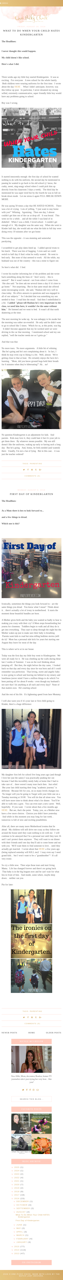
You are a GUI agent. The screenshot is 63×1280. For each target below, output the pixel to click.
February (22, 1239)
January (22, 1242)
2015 (17, 1246)
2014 (17, 1250)
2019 (17, 1188)
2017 (17, 1195)
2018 (17, 1191)
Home (31, 1033)
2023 (17, 1174)
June (19, 1225)
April (20, 1232)
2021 (17, 1181)
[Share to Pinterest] (32, 470)
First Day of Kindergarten (31, 494)
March (20, 1235)
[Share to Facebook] (28, 470)
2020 (17, 1185)
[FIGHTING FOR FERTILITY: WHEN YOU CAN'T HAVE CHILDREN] (21, 1144)
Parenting (36, 464)
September (23, 1208)
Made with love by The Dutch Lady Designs (39, 1275)
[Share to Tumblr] (36, 470)
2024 (17, 1171)
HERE (18, 86)
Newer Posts (9, 1033)
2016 (17, 1198)
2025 (17, 1167)
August (21, 1212)
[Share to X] (24, 470)
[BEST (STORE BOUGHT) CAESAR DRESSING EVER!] (42, 1144)
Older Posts (53, 1033)
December (23, 1201)
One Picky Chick (21, 1274)
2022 (17, 1178)
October (22, 1205)
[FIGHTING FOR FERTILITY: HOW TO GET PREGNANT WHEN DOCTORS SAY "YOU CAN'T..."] (21, 1124)
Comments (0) (32, 476)
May (19, 1228)
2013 (17, 1253)
